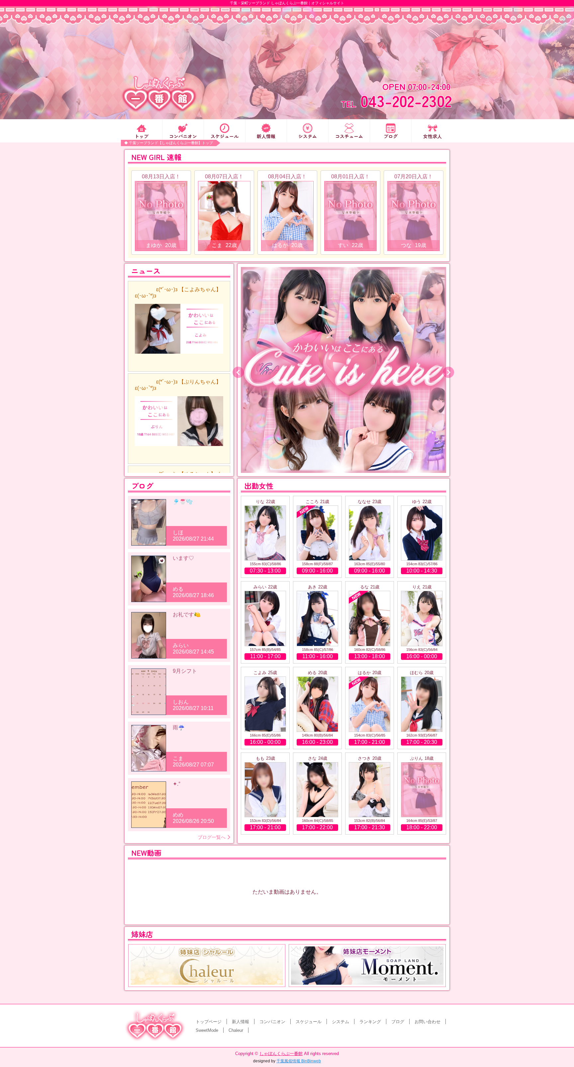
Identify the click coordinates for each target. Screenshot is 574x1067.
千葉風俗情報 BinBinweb (298, 1061)
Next (446, 370)
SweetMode (207, 1030)
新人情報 (266, 135)
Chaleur (236, 1030)
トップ (141, 135)
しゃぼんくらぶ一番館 (281, 1053)
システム (307, 135)
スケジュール (225, 135)
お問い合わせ (427, 1021)
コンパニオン (183, 135)
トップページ (209, 1021)
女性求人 (432, 135)
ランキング (370, 1021)
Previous (236, 370)
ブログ (391, 135)
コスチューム (349, 135)
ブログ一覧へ (212, 837)
